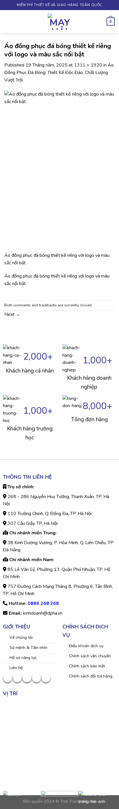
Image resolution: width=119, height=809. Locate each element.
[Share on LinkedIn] (46, 678)
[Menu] (7, 21)
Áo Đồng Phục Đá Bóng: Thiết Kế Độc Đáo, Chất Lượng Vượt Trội (59, 72)
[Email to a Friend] (27, 678)
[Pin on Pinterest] (36, 678)
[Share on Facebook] (7, 678)
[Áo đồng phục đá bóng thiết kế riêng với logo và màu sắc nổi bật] (59, 171)
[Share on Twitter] (17, 678)
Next (12, 314)
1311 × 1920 (88, 65)
